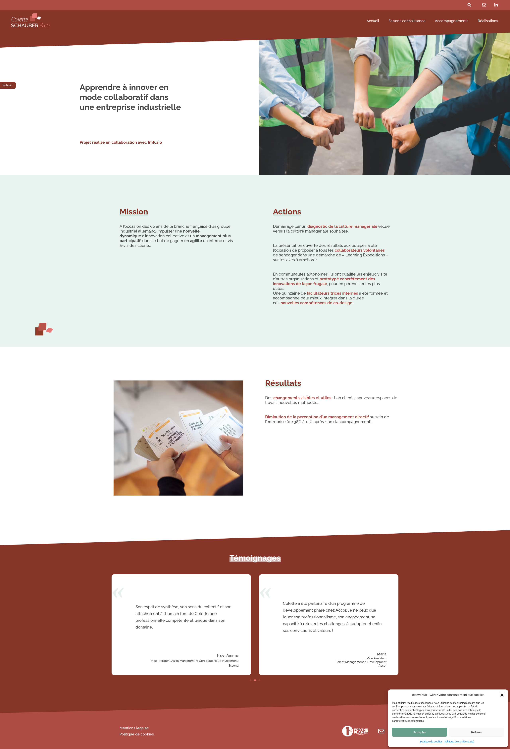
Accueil (373, 21)
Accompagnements (451, 21)
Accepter (419, 732)
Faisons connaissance (407, 21)
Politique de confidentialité (459, 741)
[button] (502, 695)
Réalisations (488, 21)
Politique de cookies (431, 741)
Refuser (476, 732)
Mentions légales (134, 728)
